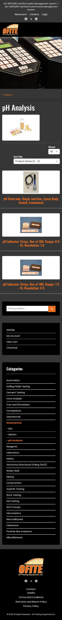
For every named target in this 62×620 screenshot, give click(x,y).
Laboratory (12, 452)
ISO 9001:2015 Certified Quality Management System (30, 3)
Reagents (11, 446)
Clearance (12, 525)
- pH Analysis (14, 440)
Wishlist (10, 330)
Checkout (12, 347)
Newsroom (21, 14)
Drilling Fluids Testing (18, 386)
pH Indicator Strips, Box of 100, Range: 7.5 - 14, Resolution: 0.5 (31, 286)
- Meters (11, 434)
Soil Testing (12, 501)
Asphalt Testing (15, 489)
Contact (31, 589)
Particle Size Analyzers (19, 531)
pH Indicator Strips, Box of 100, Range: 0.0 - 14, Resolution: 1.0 (31, 243)
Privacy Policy (31, 606)
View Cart (12, 341)
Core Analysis (14, 398)
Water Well (12, 470)
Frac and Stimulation (18, 404)
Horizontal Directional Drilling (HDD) (26, 464)
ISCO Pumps (13, 507)
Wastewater (14, 422)
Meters (8, 94)
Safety (10, 458)
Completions (13, 410)
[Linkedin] (36, 19)
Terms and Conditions (31, 597)
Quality (31, 592)
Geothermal (13, 416)
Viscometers (13, 513)
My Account (13, 336)
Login (45, 14)
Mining (10, 477)
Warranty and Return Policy (31, 601)
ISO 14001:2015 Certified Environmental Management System (31, 8)
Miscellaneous (14, 537)
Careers (34, 14)
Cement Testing (15, 392)
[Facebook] (26, 19)
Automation (13, 380)
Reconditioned (14, 519)
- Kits (9, 428)
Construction (13, 483)
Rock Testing (13, 495)
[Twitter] (31, 19)
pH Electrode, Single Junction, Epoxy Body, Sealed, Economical (31, 200)
